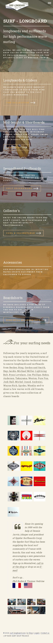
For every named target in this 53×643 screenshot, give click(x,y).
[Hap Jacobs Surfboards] (39, 451)
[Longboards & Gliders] (26, 94)
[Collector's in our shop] (26, 224)
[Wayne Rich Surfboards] (13, 481)
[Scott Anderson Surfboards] (13, 420)
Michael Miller (25, 371)
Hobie (45, 374)
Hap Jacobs (9, 371)
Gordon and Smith (35, 367)
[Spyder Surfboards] (26, 496)
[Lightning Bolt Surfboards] (26, 466)
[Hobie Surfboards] (26, 451)
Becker (13, 367)
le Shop (30, 633)
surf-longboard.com (17, 633)
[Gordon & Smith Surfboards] (39, 435)
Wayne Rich (10, 385)
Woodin (31, 385)
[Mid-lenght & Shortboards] (26, 137)
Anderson (8, 378)
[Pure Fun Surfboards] (13, 496)
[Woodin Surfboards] (39, 496)
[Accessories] (26, 268)
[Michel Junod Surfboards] (13, 466)
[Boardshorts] (26, 311)
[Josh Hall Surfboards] (13, 451)
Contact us (45, 633)
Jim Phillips (34, 374)
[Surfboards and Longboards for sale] (22, 3)
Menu (48, 3)
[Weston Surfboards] (39, 481)
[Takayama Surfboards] (26, 481)
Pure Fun (43, 378)
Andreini (37, 381)
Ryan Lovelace (17, 374)
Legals (36, 633)
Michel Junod (23, 381)
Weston (32, 378)
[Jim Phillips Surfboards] (39, 466)
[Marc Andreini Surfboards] (26, 420)
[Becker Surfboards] (39, 420)
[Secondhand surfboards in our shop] (26, 181)
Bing (21, 367)
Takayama (21, 378)
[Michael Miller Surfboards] (26, 435)
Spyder (22, 385)
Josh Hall (8, 381)
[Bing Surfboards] (13, 435)
